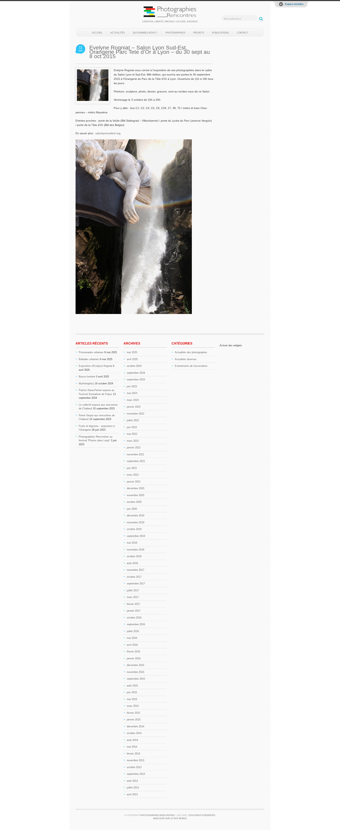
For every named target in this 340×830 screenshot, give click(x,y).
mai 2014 (132, 746)
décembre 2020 (135, 488)
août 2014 (132, 740)
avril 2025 (132, 359)
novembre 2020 (135, 495)
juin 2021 (132, 468)
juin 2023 (132, 386)
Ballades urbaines (89, 359)
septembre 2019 (136, 536)
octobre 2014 (134, 733)
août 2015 (132, 685)
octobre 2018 (134, 556)
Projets (198, 32)
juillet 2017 (133, 590)
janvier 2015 (133, 719)
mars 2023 (133, 400)
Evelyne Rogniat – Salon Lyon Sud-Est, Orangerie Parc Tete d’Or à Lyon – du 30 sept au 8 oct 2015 (149, 52)
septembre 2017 (136, 583)
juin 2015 (132, 692)
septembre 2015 (136, 678)
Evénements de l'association (191, 365)
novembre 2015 (135, 672)
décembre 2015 (135, 665)
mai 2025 (132, 352)
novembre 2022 (135, 413)
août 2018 (132, 563)
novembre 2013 (135, 760)
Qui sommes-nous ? (145, 32)
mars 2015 (133, 705)
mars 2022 (133, 440)
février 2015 (133, 712)
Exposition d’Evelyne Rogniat (95, 365)
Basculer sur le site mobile (170, 818)
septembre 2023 (136, 379)
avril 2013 (132, 794)
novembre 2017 (135, 569)
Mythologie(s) (86, 383)
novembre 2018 (135, 549)
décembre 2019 (135, 515)
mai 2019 (132, 542)
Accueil (97, 32)
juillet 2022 (133, 420)
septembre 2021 (136, 461)
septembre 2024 (136, 372)
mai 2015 (132, 699)
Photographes (175, 32)
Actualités (117, 32)
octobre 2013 (134, 767)
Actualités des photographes (191, 352)
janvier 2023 (133, 406)
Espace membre (294, 4)
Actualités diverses (186, 359)
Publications (220, 32)
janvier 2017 (133, 610)
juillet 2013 (133, 787)
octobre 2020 (134, 501)
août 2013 (132, 780)
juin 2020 (132, 508)
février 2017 (133, 604)
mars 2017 (133, 597)
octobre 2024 (134, 365)
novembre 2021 (135, 454)
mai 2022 (132, 433)
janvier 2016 (133, 658)
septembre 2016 (136, 624)
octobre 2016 (134, 617)
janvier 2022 (133, 447)
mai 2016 (132, 637)
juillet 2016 (133, 631)
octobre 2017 (134, 576)
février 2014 (133, 753)
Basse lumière (87, 376)
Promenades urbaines (91, 352)
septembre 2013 (136, 773)
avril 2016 (132, 644)
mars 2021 (133, 474)
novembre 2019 (135, 522)
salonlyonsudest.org (107, 133)
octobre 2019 (134, 529)
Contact (242, 32)
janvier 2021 (133, 481)
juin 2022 (132, 427)
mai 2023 (132, 393)
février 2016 (133, 651)
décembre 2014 (135, 726)
